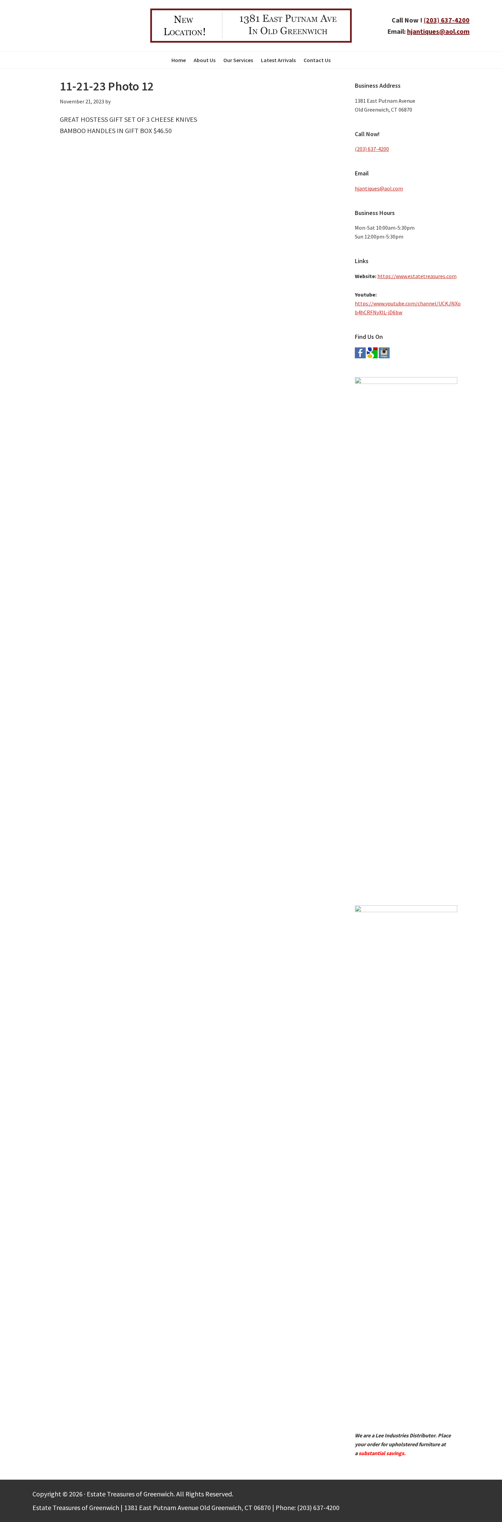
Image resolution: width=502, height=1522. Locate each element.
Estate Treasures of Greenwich (74, 25)
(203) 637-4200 (447, 20)
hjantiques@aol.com (438, 31)
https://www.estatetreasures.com (417, 276)
